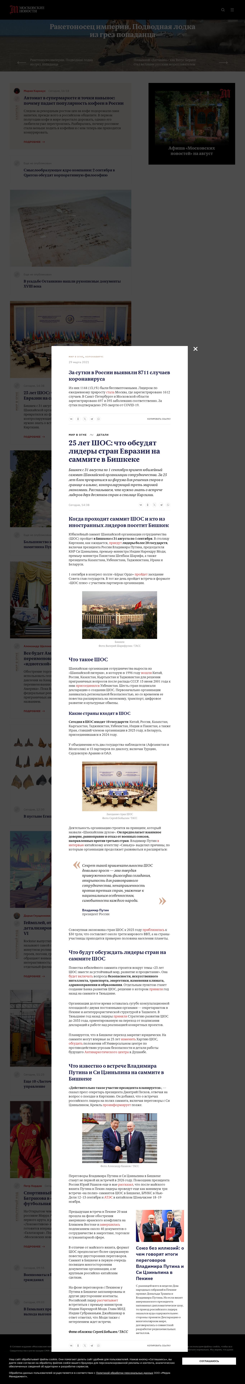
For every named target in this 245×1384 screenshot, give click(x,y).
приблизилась (153, 930)
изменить (128, 1039)
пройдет (141, 574)
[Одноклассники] (78, 418)
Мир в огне (76, 356)
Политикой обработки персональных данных (124, 1373)
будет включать (81, 976)
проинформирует (117, 1105)
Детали (103, 434)
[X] (84, 418)
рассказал (125, 1185)
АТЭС (108, 1197)
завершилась (110, 1225)
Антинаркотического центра (106, 1052)
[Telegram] (91, 418)
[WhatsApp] (98, 418)
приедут (115, 543)
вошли (146, 673)
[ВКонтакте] (71, 418)
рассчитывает (107, 1300)
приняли (156, 989)
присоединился (88, 686)
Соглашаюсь (209, 1361)
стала (110, 392)
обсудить (76, 1044)
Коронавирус (94, 356)
